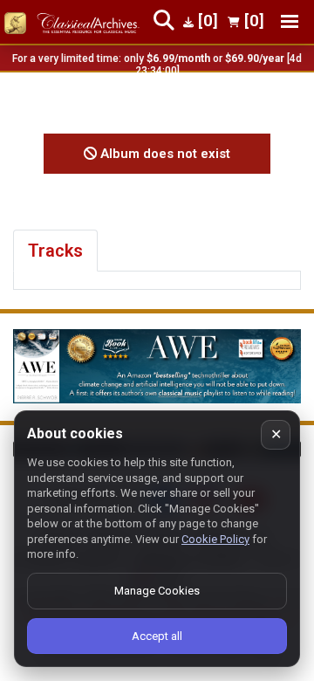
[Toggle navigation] (290, 21)
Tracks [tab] (55, 250)
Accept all (157, 636)
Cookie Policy (215, 539)
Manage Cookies (157, 590)
